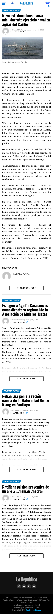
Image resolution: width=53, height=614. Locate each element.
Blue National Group (33, 610)
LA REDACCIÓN (19, 32)
